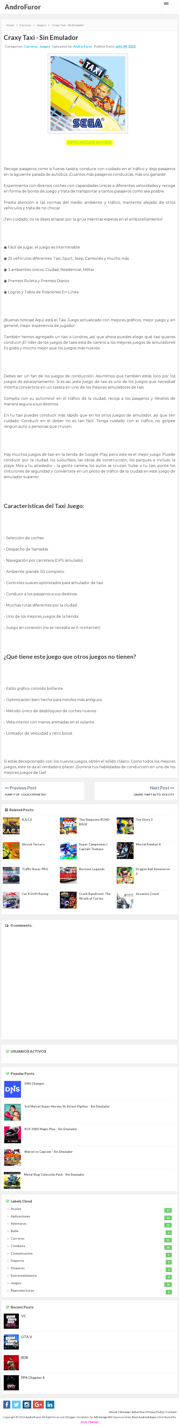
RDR (24, 1357)
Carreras (31, 46)
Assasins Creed (147, 894)
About (113, 1412)
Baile (14, 1231)
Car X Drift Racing (35, 894)
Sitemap (124, 1412)
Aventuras (19, 1223)
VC (23, 1316)
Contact (171, 1412)
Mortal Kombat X (148, 844)
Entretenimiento (24, 1275)
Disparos (18, 1268)
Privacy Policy (155, 1412)
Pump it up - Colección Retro (25, 794)
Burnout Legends (92, 869)
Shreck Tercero (33, 844)
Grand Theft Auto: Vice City (154, 794)
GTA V (26, 1337)
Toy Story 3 (144, 819)
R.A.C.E (27, 819)
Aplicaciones (20, 1216)
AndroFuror (23, 7)
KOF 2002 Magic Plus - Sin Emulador (50, 1129)
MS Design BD (103, 1417)
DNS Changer (34, 1083)
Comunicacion (22, 1253)
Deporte (17, 1260)
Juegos (45, 46)
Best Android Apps (144, 1417)
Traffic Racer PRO (35, 869)
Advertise (138, 1412)
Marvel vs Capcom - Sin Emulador (48, 1152)
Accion (16, 1209)
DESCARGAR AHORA (89, 142)
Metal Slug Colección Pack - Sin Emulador (54, 1174)
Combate (18, 1246)
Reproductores (22, 1290)
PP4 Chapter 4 (33, 1377)
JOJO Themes (89, 1422)
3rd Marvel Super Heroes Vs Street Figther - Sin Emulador (67, 1106)
